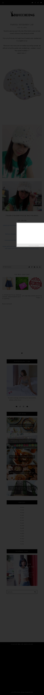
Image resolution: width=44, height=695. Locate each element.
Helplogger (36, 245)
